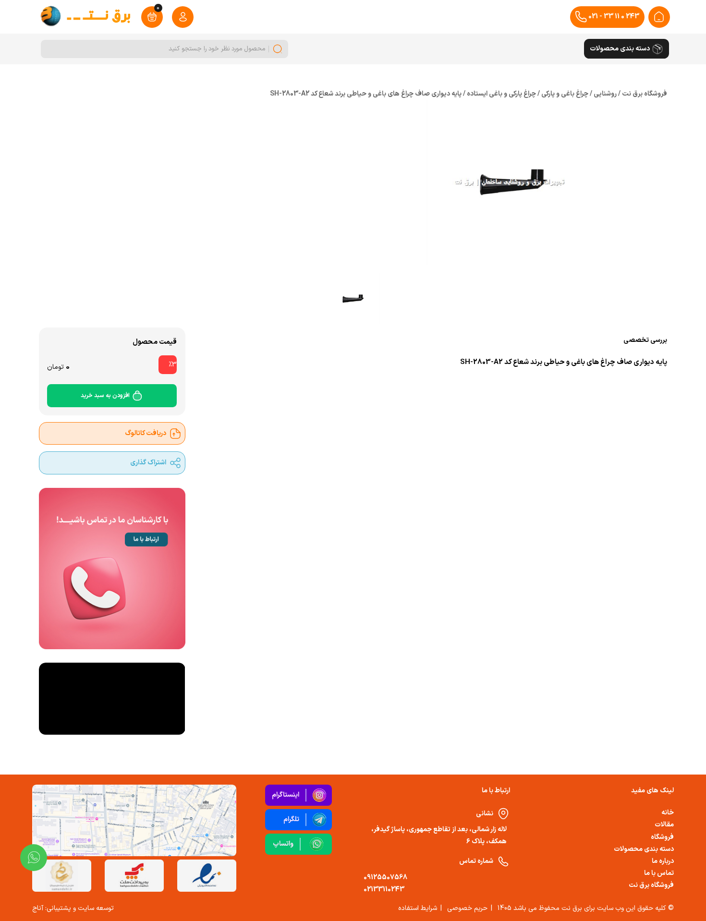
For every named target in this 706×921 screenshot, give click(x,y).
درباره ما (663, 861)
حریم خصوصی (467, 908)
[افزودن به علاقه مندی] (250, 381)
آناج (37, 908)
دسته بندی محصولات (644, 849)
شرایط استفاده (417, 908)
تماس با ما (659, 873)
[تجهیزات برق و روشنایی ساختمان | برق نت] (659, 16)
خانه (667, 813)
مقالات (664, 825)
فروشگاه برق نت (651, 885)
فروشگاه (662, 837)
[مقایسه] (273, 381)
